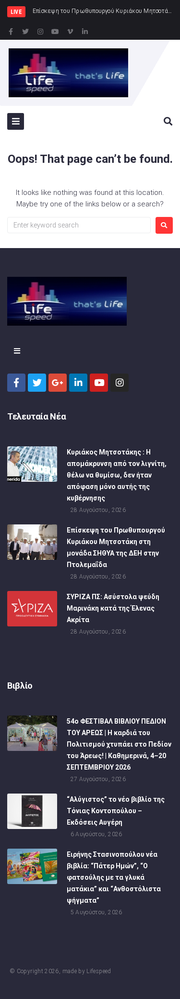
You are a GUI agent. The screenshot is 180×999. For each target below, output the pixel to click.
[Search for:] (79, 225)
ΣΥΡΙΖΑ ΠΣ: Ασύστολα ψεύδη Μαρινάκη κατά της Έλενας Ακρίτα (113, 608)
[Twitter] (25, 31)
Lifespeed (98, 971)
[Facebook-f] (10, 31)
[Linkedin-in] (85, 31)
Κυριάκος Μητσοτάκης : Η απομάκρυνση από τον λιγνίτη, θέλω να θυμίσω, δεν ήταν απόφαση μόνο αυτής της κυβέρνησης (117, 475)
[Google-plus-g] (57, 383)
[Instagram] (40, 31)
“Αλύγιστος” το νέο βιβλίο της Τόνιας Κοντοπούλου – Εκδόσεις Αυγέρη (116, 810)
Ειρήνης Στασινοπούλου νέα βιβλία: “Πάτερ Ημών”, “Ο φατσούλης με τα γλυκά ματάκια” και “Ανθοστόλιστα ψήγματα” (114, 877)
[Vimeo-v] (70, 31)
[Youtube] (55, 31)
